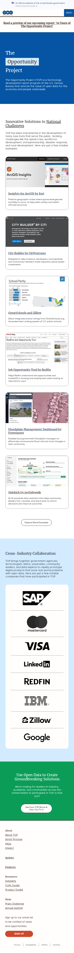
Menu (69, 13)
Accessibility (31, 945)
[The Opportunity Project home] (8, 12)
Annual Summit (14, 908)
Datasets (10, 881)
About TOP (11, 835)
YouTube (56, 945)
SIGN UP (19, 933)
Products (10, 867)
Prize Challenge (14, 903)
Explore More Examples (36, 522)
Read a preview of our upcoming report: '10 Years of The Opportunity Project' (37, 24)
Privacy (17, 945)
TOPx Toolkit (12, 885)
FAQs (8, 843)
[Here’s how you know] (37, 4)
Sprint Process (13, 839)
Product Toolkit (14, 889)
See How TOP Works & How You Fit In (36, 808)
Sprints (9, 857)
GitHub (44, 945)
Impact (9, 848)
